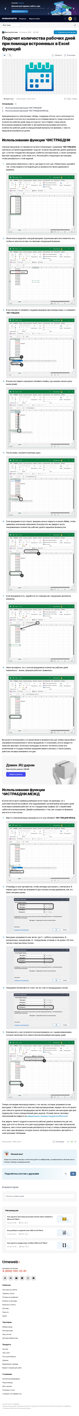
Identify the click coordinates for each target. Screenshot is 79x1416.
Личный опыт (8, 99)
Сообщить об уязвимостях (12, 1394)
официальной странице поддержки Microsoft (47, 1116)
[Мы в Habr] (22, 1278)
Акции (4, 1316)
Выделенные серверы (10, 1364)
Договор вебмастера (10, 1338)
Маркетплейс (34, 19)
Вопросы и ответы (9, 1305)
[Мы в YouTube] (16, 1278)
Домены (5, 1360)
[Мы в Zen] (33, 1278)
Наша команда (7, 1382)
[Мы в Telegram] (4, 1278)
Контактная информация (11, 1379)
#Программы (21, 99)
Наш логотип (6, 1334)
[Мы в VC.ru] (27, 1278)
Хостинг (5, 1349)
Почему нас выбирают (10, 1297)
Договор (5, 1308)
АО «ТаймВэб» (15, 1404)
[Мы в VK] (10, 1278)
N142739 (52, 1406)
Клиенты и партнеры (9, 1301)
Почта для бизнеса (9, 1356)
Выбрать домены (15, 774)
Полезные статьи (8, 1390)
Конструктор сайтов (9, 1290)
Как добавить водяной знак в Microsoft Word (25, 1230)
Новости (5, 1312)
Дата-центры (7, 1386)
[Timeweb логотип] (39, 1262)
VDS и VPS (6, 1353)
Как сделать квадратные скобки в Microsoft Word (27, 1243)
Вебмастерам (7, 1327)
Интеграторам (7, 1330)
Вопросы (22, 19)
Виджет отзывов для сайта (12, 1368)
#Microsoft (31, 99)
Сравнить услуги (8, 1293)
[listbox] (12, 25)
